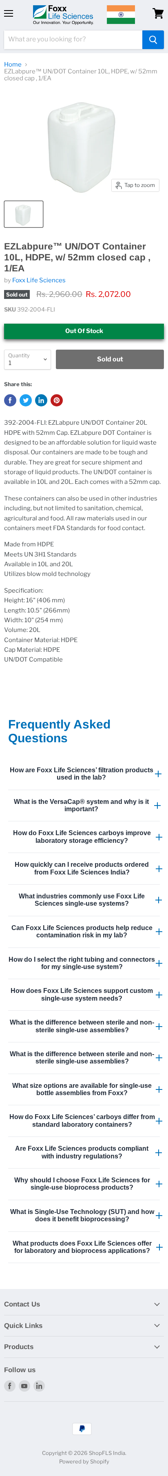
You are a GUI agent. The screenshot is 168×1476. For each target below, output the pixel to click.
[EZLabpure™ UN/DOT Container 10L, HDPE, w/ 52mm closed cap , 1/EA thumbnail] (23, 214)
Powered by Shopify (84, 1461)
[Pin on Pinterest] (57, 400)
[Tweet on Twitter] (26, 400)
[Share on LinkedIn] (41, 400)
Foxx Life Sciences (39, 280)
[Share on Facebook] (10, 400)
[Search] (153, 39)
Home (13, 64)
